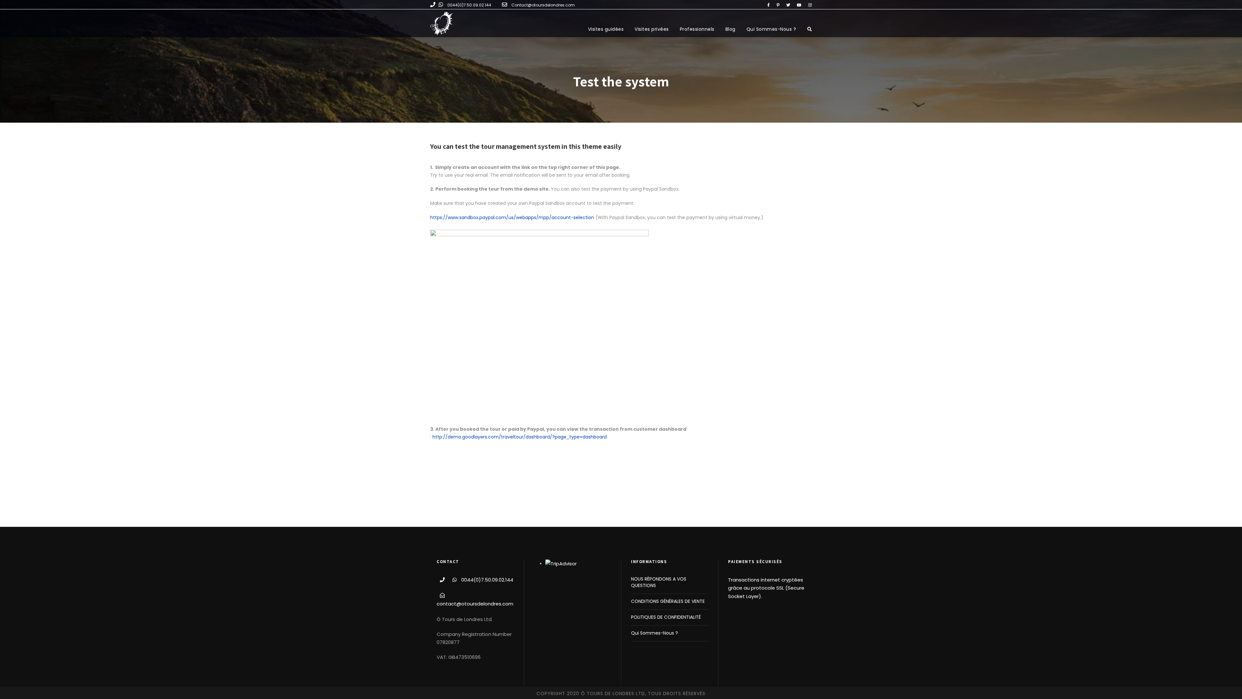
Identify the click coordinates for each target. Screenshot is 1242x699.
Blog (730, 29)
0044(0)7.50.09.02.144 (469, 5)
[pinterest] (778, 5)
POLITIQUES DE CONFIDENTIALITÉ (666, 617)
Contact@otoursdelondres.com (543, 5)
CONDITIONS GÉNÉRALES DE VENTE (668, 601)
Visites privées (652, 29)
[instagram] (810, 5)
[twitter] (788, 5)
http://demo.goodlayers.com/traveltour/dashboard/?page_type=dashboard (520, 437)
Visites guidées (606, 29)
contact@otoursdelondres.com (475, 603)
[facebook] (768, 5)
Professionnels (697, 29)
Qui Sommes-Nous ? (771, 29)
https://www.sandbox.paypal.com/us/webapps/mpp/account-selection (512, 217)
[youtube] (799, 5)
